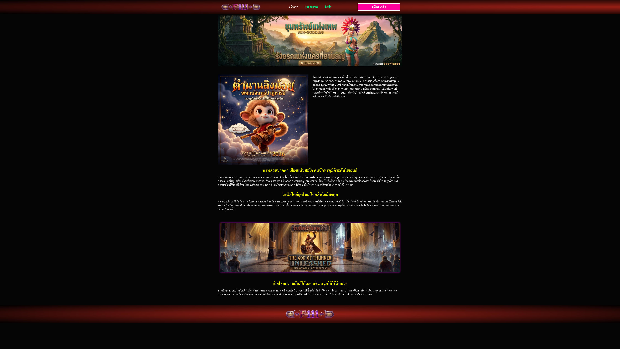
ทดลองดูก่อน (312, 7)
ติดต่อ (328, 7)
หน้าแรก (293, 7)
